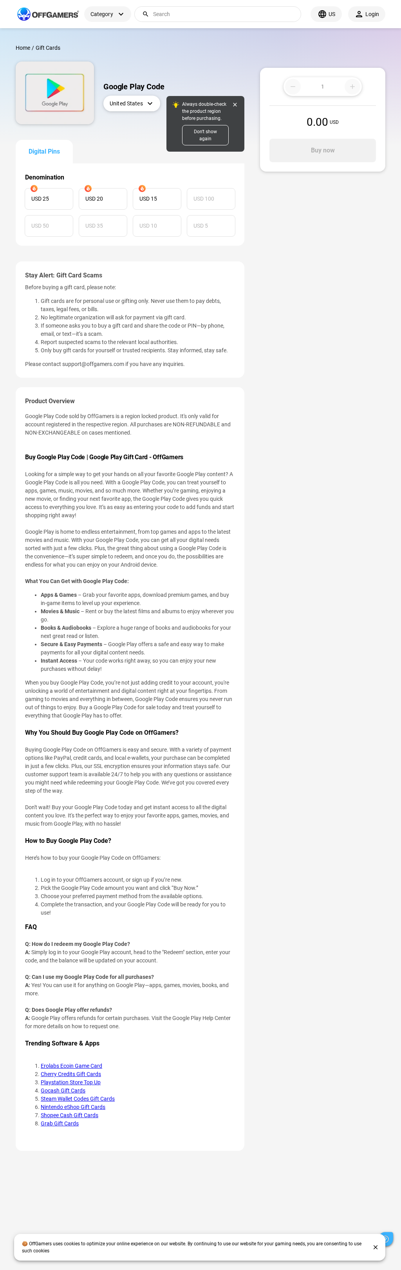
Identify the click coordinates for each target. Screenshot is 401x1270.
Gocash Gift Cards (63, 1090)
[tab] (44, 151)
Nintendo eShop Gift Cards (73, 1107)
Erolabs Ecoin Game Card (71, 1066)
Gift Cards (48, 48)
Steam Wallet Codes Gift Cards (78, 1099)
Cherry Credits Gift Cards (71, 1074)
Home (23, 48)
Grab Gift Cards (60, 1123)
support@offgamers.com (93, 364)
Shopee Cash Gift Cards (69, 1115)
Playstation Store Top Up (71, 1082)
